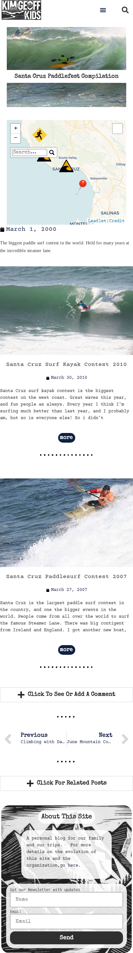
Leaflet (97, 221)
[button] (103, 10)
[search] (29, 152)
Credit (117, 221)
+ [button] (16, 128)
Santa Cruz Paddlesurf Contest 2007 (66, 577)
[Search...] (52, 152)
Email (15, 911)
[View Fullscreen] (117, 128)
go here (69, 865)
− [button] (16, 138)
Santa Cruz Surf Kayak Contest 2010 (66, 364)
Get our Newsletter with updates (45, 890)
